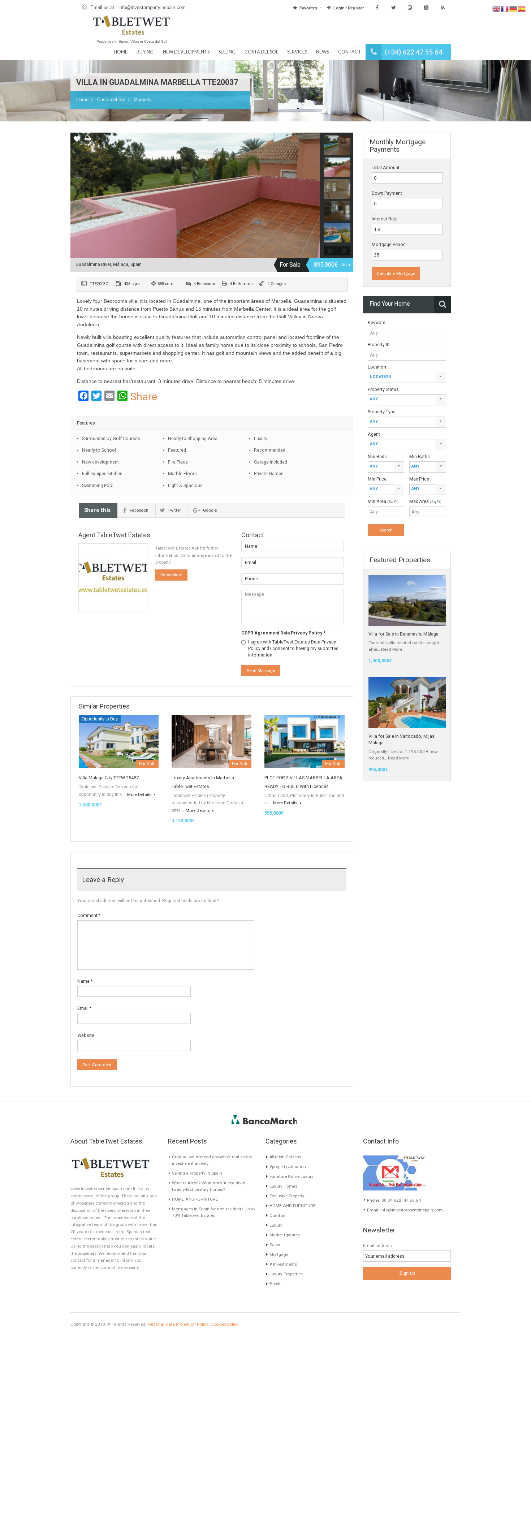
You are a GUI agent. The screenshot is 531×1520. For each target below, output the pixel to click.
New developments (186, 52)
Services (297, 52)
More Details (139, 794)
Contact (349, 52)
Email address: (378, 1245)
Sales (274, 1244)
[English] (496, 8)
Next (314, 195)
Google (210, 510)
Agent (374, 434)
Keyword (376, 322)
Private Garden (269, 473)
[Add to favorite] (77, 141)
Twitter (174, 510)
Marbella (142, 99)
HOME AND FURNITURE (195, 1199)
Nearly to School (99, 450)
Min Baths (419, 456)
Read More (391, 649)
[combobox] (407, 377)
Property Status (383, 389)
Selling (227, 52)
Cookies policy (224, 1324)
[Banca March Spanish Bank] (264, 1119)
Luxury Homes (283, 1186)
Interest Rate (385, 218)
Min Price (377, 479)
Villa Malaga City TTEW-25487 (109, 777)
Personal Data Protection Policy (177, 1324)
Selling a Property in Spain (197, 1173)
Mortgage (278, 1254)
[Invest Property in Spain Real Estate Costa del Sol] (131, 28)
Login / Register (348, 8)
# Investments (283, 1264)
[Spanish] (522, 8)
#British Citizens (285, 1156)
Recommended (269, 450)
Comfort (277, 1215)
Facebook (139, 510)
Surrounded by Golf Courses (111, 438)
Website (85, 1035)
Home (121, 52)
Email (84, 1008)
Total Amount (386, 167)
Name (84, 981)
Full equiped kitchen (102, 473)
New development (100, 462)
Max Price (419, 479)
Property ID (379, 344)
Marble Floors (182, 473)
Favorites (308, 8)
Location (377, 367)
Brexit (275, 1283)
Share (143, 397)
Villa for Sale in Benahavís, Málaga (403, 634)
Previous (76, 195)
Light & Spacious (185, 485)
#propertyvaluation (287, 1166)
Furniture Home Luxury (291, 1176)
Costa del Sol (261, 52)
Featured (177, 450)
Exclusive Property (287, 1195)
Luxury (260, 438)
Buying (145, 52)
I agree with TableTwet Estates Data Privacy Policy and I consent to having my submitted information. (293, 648)
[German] (513, 8)
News (322, 52)
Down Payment (387, 193)
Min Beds (377, 456)
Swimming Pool (97, 485)
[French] (505, 8)
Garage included (270, 462)
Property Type (382, 411)
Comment (88, 915)
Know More (171, 574)
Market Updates (284, 1234)
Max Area (425, 501)
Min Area (383, 501)
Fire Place (178, 462)
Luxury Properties (286, 1273)
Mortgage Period (389, 244)
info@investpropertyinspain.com (152, 7)
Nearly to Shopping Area (192, 438)
